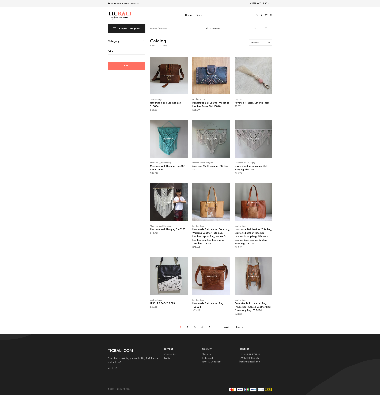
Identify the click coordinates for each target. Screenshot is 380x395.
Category (113, 41)
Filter (126, 65)
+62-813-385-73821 (249, 354)
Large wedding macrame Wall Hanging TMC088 (251, 167)
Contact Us (170, 354)
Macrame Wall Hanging (160, 162)
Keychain (239, 99)
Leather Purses (198, 99)
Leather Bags (156, 99)
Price (111, 51)
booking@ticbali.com (249, 361)
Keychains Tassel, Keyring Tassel (252, 102)
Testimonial (207, 358)
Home (188, 15)
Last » (239, 327)
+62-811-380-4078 (249, 358)
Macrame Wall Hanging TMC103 (167, 229)
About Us (206, 354)
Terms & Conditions (211, 361)
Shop (199, 15)
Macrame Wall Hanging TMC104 (210, 166)
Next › (227, 327)
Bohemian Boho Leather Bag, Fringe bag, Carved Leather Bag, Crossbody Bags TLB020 (253, 307)
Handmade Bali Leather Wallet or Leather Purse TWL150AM (210, 104)
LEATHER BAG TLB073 (162, 303)
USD (265, 3)
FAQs (167, 358)
